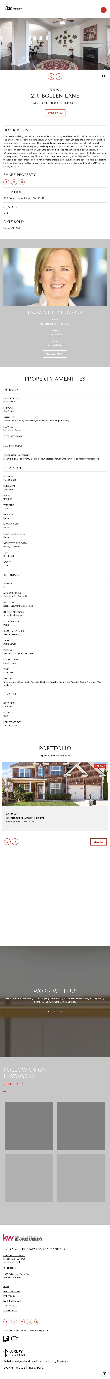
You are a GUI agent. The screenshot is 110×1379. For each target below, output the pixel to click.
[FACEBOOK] (6, 1321)
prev (51, 76)
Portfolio (9, 1296)
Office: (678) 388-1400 (14, 1255)
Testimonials (10, 1305)
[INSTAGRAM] (14, 1321)
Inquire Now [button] (55, 113)
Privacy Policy (36, 1367)
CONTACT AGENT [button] (55, 354)
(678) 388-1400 (55, 334)
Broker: (14, 1259)
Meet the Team (11, 1291)
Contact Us (10, 1310)
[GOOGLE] (29, 1321)
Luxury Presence (58, 1361)
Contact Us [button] (55, 1011)
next (59, 76)
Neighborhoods (12, 1301)
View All (98, 842)
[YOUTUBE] (22, 1321)
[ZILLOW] (37, 1321)
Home (6, 1286)
